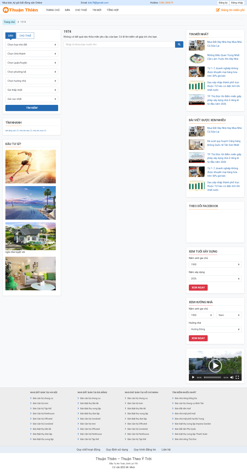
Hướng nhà (195, 322)
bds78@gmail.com (98, 2)
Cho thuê (81, 10)
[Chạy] (193, 377)
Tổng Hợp (113, 10)
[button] (215, 365)
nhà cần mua (39, 131)
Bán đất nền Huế (183, 408)
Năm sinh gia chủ (198, 258)
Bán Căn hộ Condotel (43, 424)
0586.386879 (166, 2)
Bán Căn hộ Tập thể (42, 408)
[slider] (212, 377)
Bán (67, 10)
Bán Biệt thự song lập (43, 439)
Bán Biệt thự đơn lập (42, 434)
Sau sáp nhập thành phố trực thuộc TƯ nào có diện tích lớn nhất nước (223, 86)
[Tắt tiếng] (232, 377)
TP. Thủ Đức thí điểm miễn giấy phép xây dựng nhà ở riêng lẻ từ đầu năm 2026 (224, 100)
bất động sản (12, 131)
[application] (215, 366)
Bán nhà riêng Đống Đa (186, 398)
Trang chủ (53, 10)
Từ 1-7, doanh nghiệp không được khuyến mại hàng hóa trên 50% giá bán (222, 72)
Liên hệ (166, 449)
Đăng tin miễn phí (232, 10)
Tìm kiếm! (32, 107)
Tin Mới (96, 10)
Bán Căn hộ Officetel (42, 418)
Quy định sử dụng (117, 449)
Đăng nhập (237, 2)
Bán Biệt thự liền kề (42, 429)
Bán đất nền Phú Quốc (185, 429)
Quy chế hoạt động (88, 449)
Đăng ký (223, 2)
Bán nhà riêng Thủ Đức (186, 439)
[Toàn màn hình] (237, 377)
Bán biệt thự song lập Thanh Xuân (191, 434)
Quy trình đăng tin (145, 449)
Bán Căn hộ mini (40, 403)
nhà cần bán (25, 131)
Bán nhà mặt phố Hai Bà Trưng (189, 418)
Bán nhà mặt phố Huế (185, 413)
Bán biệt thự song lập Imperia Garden (193, 424)
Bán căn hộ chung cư (43, 398)
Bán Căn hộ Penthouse (43, 413)
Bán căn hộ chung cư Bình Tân (189, 403)
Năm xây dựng (197, 272)
